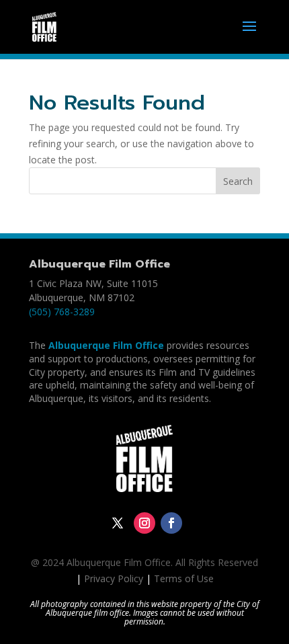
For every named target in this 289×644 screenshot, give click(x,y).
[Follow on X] (117, 523)
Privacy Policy (113, 578)
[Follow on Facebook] (171, 523)
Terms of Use (184, 578)
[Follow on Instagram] (144, 523)
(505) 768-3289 (62, 311)
